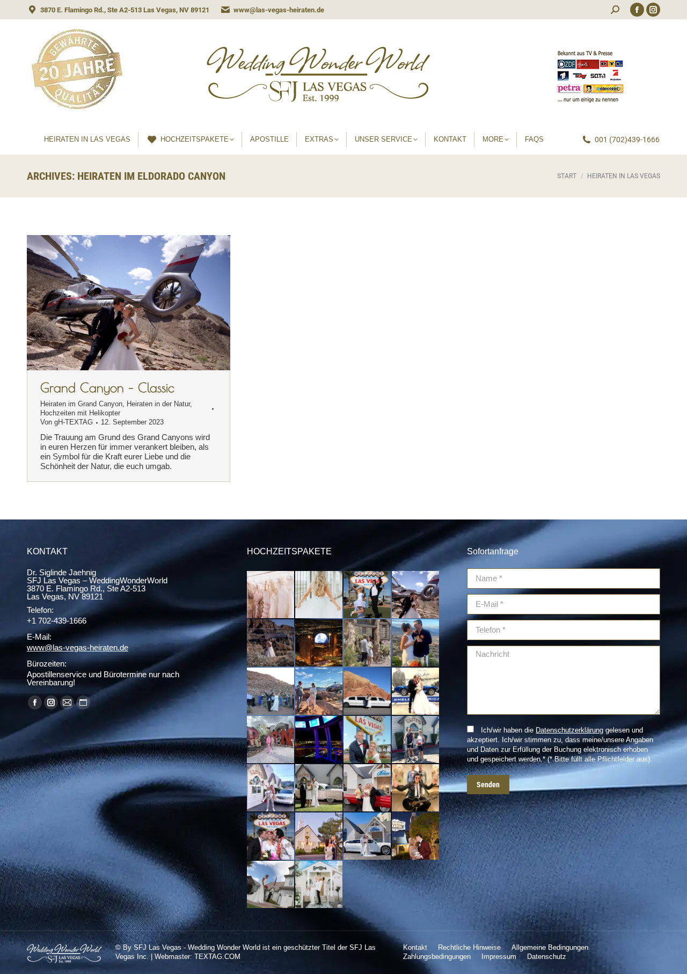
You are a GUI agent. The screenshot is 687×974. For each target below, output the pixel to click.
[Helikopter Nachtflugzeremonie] (319, 643)
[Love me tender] (416, 788)
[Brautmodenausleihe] (271, 595)
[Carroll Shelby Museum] (416, 692)
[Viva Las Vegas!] (271, 836)
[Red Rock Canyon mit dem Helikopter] (416, 643)
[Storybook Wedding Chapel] (319, 885)
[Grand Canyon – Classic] (416, 595)
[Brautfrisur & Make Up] (319, 595)
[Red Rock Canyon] (271, 692)
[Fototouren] (368, 595)
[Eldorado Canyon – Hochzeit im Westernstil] (368, 643)
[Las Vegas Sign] (368, 740)
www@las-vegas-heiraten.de (278, 10)
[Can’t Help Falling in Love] (368, 788)
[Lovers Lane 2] (416, 740)
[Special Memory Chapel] (271, 885)
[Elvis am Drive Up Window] (319, 788)
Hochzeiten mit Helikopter (80, 413)
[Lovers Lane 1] (271, 788)
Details (143, 302)
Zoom (114, 302)
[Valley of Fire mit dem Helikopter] (319, 692)
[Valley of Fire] (368, 692)
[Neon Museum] (271, 740)
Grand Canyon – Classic (107, 387)
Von (66, 422)
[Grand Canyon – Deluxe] (271, 643)
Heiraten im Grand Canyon (81, 404)
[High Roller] (319, 740)
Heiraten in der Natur (158, 404)
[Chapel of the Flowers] (319, 836)
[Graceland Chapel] (416, 836)
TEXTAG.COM (217, 957)
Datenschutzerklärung (569, 730)
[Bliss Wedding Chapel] (368, 836)
